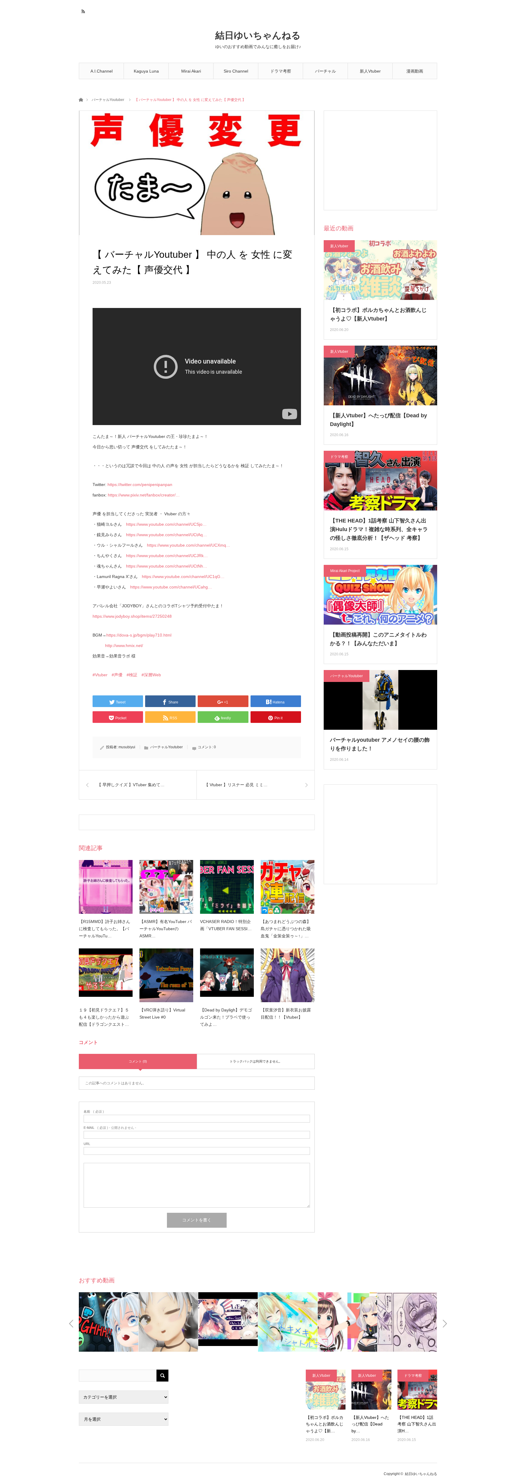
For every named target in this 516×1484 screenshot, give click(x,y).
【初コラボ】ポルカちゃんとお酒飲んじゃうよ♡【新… (324, 1424)
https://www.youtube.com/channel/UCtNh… (166, 566)
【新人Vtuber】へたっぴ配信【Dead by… (370, 1424)
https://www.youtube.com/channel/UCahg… (171, 587)
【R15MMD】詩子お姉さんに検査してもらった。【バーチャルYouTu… (104, 928)
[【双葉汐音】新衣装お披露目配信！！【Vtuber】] (287, 975)
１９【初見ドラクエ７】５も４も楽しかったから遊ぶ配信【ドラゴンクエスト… (104, 1017)
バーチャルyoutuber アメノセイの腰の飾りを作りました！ (380, 744)
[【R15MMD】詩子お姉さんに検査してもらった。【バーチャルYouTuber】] (106, 887)
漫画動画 (414, 71)
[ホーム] (81, 99)
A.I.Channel (101, 71)
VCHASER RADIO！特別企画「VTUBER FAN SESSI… (226, 925)
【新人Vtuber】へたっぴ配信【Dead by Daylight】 (378, 420)
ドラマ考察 (280, 71)
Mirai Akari (191, 71)
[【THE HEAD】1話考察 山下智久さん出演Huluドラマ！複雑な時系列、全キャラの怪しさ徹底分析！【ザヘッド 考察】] (417, 1389)
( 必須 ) (94, 1111)
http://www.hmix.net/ (124, 645)
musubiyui (127, 747)
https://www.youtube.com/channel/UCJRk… (167, 555)
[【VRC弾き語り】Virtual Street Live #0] (166, 975)
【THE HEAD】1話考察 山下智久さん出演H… (416, 1424)
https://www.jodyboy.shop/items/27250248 (132, 616)
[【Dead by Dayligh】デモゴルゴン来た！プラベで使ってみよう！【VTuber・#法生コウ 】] (227, 975)
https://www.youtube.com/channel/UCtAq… (166, 534)
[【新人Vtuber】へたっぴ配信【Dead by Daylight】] (371, 1389)
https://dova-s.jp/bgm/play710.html (138, 635)
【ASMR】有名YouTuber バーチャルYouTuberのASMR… (165, 928)
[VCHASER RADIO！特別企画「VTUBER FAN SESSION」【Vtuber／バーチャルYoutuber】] (227, 887)
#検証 (132, 674)
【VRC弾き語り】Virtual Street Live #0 (162, 1014)
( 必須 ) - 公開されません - (110, 1127)
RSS (82, 10)
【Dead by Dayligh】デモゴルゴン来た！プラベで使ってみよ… (226, 1017)
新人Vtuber (370, 71)
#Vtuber (100, 674)
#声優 (117, 674)
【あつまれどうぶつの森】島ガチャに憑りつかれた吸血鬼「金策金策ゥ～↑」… (286, 928)
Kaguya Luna (146, 71)
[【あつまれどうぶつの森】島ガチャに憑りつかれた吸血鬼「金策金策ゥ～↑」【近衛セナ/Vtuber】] (287, 887)
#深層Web (151, 674)
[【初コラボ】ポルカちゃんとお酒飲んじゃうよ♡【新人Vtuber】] (325, 1389)
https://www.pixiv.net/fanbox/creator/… (144, 495)
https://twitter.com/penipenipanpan (140, 484)
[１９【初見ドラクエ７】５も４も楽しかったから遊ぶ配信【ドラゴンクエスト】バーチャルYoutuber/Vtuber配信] (106, 975)
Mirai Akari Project (345, 571)
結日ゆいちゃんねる (258, 35)
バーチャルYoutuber (325, 74)
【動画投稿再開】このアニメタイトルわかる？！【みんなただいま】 (378, 639)
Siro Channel (236, 71)
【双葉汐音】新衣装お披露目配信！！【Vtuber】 (286, 1014)
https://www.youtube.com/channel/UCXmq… (188, 545)
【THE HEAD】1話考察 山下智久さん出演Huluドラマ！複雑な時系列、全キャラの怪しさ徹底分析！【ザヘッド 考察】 (379, 529)
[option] (109, 1322)
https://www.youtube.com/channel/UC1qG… (183, 576)
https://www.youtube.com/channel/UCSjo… (166, 524)
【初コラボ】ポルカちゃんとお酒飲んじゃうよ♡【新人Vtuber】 (378, 314)
